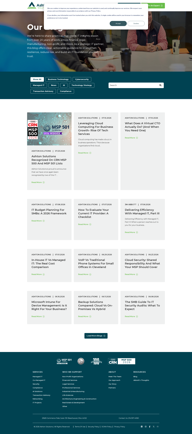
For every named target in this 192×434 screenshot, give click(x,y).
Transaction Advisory (43, 91)
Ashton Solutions (41, 151)
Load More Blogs (94, 336)
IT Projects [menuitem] (37, 403)
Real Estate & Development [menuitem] (73, 403)
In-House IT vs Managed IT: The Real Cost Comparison (48, 263)
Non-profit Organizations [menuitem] (72, 377)
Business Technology (58, 79)
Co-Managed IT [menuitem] (39, 380)
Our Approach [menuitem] (114, 380)
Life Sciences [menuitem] (67, 395)
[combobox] (136, 85)
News (53, 85)
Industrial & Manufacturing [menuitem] (73, 391)
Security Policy (93, 427)
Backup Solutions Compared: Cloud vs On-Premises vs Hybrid (95, 305)
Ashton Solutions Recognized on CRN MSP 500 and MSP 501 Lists (49, 160)
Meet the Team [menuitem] (115, 377)
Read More (37, 182)
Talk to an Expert (151, 6)
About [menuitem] (112, 372)
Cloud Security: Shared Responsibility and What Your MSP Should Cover (142, 263)
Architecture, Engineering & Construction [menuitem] (79, 399)
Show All (37, 79)
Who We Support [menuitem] (72, 372)
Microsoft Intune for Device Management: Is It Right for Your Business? (49, 305)
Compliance (65, 91)
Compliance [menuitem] (38, 388)
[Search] (160, 85)
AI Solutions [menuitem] (37, 391)
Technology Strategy (82, 85)
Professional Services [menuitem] (71, 388)
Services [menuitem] (38, 372)
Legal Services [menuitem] (68, 384)
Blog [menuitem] (135, 377)
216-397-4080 (133, 418)
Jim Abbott (130, 204)
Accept (118, 23)
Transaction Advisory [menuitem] (41, 395)
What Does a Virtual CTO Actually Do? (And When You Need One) (142, 127)
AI (64, 85)
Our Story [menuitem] (112, 384)
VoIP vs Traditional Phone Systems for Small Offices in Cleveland (96, 263)
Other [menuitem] (64, 406)
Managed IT (38, 85)
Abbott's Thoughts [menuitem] (141, 380)
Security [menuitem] (36, 384)
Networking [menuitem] (37, 399)
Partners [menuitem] (112, 388)
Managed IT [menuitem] (37, 377)
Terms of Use (80, 427)
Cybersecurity (82, 79)
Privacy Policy (119, 427)
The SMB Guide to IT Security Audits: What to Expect (142, 305)
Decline (136, 23)
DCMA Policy (107, 427)
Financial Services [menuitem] (69, 380)
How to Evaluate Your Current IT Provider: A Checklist (93, 213)
